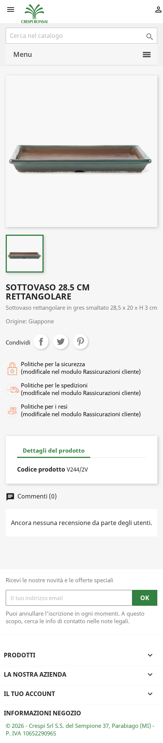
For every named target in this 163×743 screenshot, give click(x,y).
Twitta (60, 341)
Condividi (41, 341)
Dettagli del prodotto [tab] (54, 450)
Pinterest (80, 341)
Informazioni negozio (42, 713)
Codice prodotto (41, 469)
